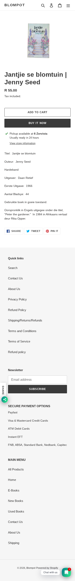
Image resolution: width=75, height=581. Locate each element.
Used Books (16, 511)
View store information (22, 143)
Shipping (13, 543)
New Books (15, 500)
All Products (16, 469)
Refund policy (17, 352)
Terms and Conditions (22, 331)
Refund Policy (17, 310)
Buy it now (37, 123)
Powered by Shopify (47, 568)
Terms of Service (19, 341)
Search (12, 268)
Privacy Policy (17, 299)
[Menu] (68, 5)
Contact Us (15, 278)
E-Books (13, 490)
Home (12, 479)
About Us (14, 289)
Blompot (14, 5)
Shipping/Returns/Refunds (25, 320)
